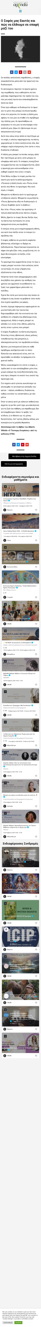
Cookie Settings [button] (8, 1322)
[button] (11, 72)
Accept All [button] (18, 1322)
